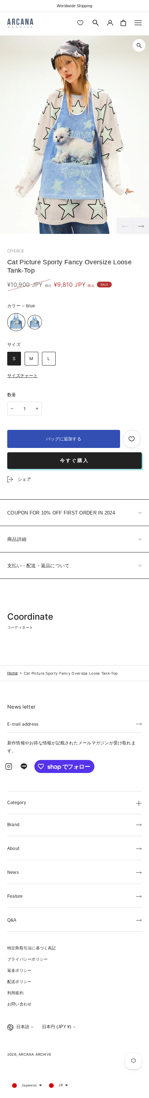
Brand (13, 824)
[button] (95, 22)
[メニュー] (138, 22)
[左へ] (124, 226)
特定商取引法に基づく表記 (31, 948)
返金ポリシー (19, 970)
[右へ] (141, 226)
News (13, 872)
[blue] (16, 322)
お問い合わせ (19, 1004)
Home (12, 673)
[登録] (139, 723)
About (13, 848)
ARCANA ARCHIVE (34, 1054)
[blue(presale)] (35, 322)
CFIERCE (16, 250)
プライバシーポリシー (27, 959)
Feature (15, 896)
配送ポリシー (19, 981)
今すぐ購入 (74, 460)
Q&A (12, 920)
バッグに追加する (63, 438)
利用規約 (15, 993)
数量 (11, 394)
